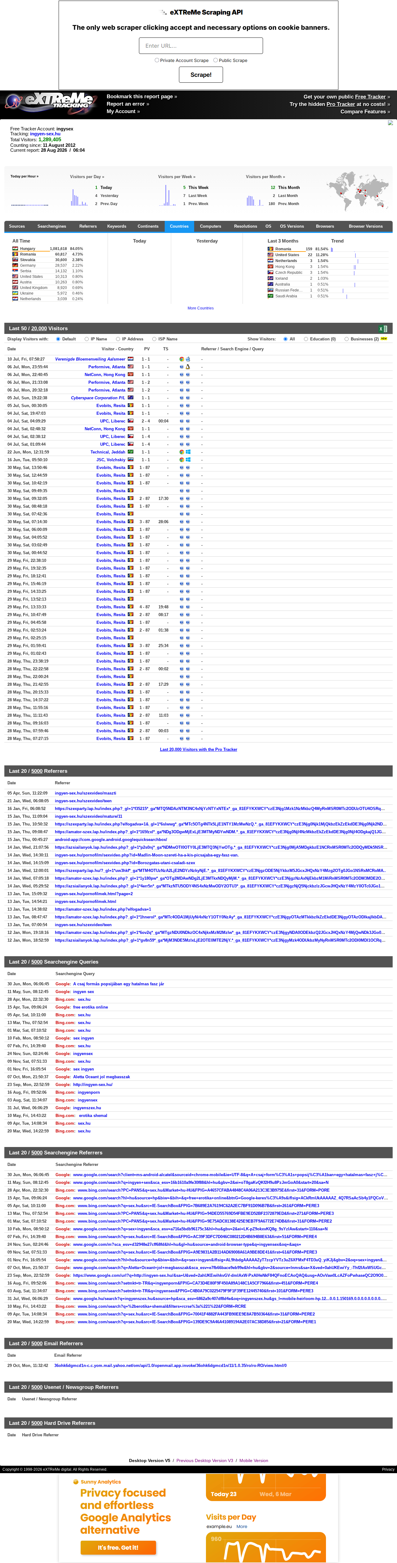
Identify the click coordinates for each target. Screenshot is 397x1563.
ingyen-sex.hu (45, 133)
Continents (148, 226)
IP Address (132, 339)
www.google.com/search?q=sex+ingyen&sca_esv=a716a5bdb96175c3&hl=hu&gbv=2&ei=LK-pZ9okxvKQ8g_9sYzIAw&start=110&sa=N (200, 1229)
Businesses (364, 339)
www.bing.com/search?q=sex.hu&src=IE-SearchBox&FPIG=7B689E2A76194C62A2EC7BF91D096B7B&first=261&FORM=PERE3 (198, 1205)
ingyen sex (83, 991)
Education (322, 339)
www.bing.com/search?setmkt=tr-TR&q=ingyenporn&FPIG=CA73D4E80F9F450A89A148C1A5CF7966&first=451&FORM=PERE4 (198, 1283)
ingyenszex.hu (87, 1107)
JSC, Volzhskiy (110, 460)
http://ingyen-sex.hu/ (93, 1084)
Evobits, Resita (110, 405)
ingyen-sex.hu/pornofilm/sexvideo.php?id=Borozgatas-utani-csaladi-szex (125, 862)
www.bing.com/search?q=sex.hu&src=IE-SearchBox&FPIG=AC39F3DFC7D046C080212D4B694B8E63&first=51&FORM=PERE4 (197, 1236)
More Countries (201, 308)
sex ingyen (83, 1038)
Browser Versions (366, 226)
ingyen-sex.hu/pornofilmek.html (85, 901)
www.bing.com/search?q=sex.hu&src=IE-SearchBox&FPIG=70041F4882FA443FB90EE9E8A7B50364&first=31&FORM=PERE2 (196, 1314)
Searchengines (52, 226)
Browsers (325, 226)
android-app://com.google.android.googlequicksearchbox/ (111, 839)
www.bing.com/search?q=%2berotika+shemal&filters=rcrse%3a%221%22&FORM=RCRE (162, 1306)
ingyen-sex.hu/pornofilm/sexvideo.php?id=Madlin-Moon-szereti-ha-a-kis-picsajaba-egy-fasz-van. (147, 855)
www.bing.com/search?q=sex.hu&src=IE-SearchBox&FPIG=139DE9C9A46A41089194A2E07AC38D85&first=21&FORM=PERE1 (197, 1322)
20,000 (39, 328)
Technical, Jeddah (108, 452)
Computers (210, 226)
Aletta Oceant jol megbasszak (101, 1077)
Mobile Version (253, 1460)
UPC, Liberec (112, 421)
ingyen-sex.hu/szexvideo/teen (83, 801)
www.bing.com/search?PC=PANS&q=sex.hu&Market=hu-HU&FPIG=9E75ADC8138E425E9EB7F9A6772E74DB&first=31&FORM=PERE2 (205, 1221)
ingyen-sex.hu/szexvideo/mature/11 (88, 816)
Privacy (388, 1469)
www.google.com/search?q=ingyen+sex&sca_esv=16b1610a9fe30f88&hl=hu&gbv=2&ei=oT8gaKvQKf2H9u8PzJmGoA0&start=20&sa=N (200, 1182)
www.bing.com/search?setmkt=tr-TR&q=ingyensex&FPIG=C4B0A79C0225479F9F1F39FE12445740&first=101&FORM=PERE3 (195, 1291)
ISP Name (167, 339)
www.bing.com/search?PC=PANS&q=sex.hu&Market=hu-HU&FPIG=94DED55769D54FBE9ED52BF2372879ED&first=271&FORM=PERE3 (206, 1213)
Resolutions (245, 226)
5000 (36, 771)
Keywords (116, 226)
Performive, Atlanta (106, 367)
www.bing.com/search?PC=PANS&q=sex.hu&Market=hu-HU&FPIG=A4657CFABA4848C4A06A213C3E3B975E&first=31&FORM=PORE (204, 1190)
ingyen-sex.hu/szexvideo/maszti (85, 793)
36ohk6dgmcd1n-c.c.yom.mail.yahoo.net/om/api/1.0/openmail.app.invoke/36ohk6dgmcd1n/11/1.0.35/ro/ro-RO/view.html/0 (170, 1365)
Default (68, 339)
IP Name (98, 339)
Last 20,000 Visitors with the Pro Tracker (198, 749)
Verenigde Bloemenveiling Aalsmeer (90, 359)
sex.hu (84, 999)
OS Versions (292, 226)
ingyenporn (89, 1092)
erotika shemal (92, 1115)
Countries (179, 226)
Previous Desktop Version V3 (204, 1460)
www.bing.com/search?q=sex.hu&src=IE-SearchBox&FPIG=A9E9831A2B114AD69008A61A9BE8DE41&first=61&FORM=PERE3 (197, 1252)
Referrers (88, 226)
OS (268, 226)
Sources (17, 226)
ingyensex (83, 1053)
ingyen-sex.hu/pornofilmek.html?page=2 (94, 893)
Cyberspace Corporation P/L (98, 398)
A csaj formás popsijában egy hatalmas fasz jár (118, 984)
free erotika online (90, 1007)
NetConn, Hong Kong (105, 374)
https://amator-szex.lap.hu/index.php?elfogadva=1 (103, 909)
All (291, 339)
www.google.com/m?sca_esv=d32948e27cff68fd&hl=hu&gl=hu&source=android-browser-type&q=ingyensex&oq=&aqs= (187, 1244)
